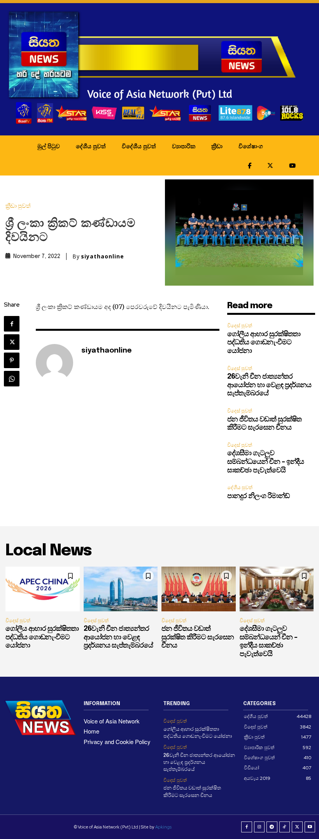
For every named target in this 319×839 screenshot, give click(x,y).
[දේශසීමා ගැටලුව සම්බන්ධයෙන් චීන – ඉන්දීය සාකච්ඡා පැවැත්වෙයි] (277, 589)
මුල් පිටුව (48, 146)
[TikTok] (284, 826)
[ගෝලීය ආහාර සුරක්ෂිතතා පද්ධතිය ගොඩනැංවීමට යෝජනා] (42, 589)
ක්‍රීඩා (217, 146)
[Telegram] (271, 826)
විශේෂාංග (250, 146)
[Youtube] (310, 826)
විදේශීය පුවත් (139, 146)
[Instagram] (259, 826)
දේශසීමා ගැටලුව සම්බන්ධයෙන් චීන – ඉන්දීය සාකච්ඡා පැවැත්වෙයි (265, 462)
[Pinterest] (11, 360)
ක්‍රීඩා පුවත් (18, 206)
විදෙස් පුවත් (239, 325)
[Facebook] (11, 324)
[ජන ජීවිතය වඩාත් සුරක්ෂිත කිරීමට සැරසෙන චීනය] (198, 589)
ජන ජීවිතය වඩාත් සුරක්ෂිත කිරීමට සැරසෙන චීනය (197, 637)
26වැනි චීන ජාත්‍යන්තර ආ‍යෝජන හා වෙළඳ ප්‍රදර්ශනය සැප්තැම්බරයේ (269, 385)
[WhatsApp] (11, 378)
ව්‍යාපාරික (183, 146)
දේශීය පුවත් (91, 146)
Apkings (163, 827)
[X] (11, 342)
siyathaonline (102, 256)
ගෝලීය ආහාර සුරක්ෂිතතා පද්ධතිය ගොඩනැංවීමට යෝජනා (263, 343)
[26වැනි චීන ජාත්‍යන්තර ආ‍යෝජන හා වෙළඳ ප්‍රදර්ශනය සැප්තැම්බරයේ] (121, 589)
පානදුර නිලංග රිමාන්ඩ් (258, 496)
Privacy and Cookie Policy (117, 741)
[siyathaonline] (54, 362)
